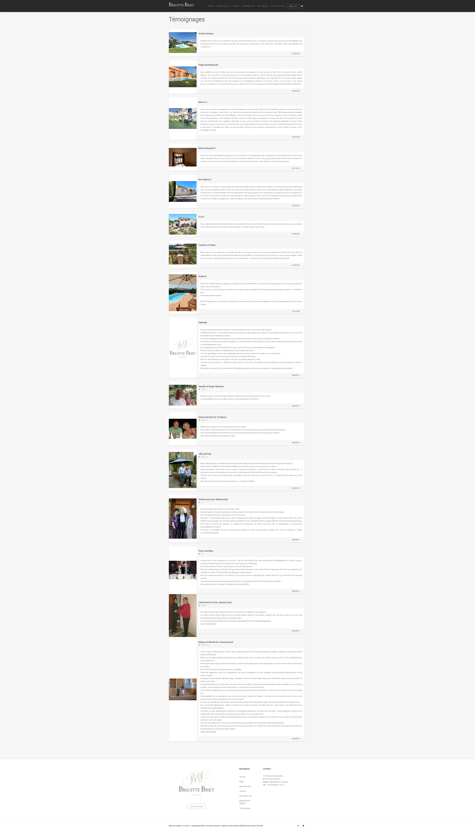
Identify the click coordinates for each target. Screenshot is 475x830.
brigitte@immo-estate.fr (278, 782)
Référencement (245, 826)
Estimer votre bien (278, 6)
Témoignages (244, 808)
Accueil (242, 777)
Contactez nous (196, 806)
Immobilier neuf (248, 6)
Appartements (222, 6)
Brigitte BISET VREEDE (244, 802)
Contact (294, 6)
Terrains (236, 6)
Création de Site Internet (229, 826)
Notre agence (263, 6)
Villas (210, 6)
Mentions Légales (175, 826)
